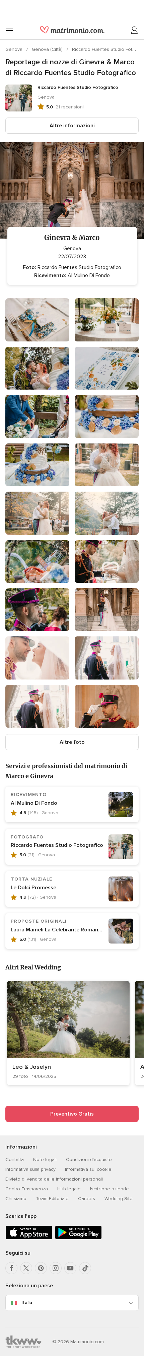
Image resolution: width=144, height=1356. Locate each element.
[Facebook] (11, 1268)
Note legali (45, 1159)
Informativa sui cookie (88, 1169)
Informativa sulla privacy (30, 1169)
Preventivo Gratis (72, 1114)
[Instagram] (56, 1268)
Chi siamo (15, 1198)
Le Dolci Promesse (33, 887)
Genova (14, 49)
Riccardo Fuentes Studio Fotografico (57, 845)
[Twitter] (26, 1268)
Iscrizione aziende (109, 1189)
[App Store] (28, 1238)
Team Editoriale (52, 1198)
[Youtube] (70, 1268)
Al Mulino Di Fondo (34, 803)
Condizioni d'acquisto (89, 1159)
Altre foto (72, 742)
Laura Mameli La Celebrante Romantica (59, 929)
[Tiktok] (85, 1268)
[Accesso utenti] (134, 30)
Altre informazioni (72, 125)
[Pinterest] (41, 1268)
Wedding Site (118, 1198)
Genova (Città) (48, 49)
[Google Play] (78, 1238)
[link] (68, 1033)
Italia (26, 1302)
